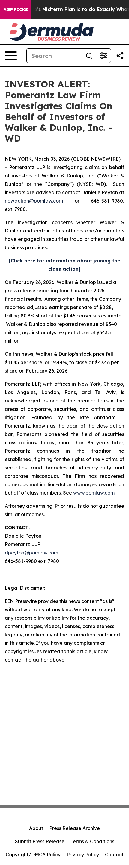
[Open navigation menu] (11, 56)
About (36, 828)
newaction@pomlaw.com (34, 201)
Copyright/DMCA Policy (33, 855)
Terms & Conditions (92, 841)
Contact (114, 855)
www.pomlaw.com (94, 493)
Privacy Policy (83, 855)
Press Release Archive (74, 828)
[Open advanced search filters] (103, 56)
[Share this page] (120, 56)
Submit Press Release (39, 841)
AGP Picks (16, 9)
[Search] (89, 56)
